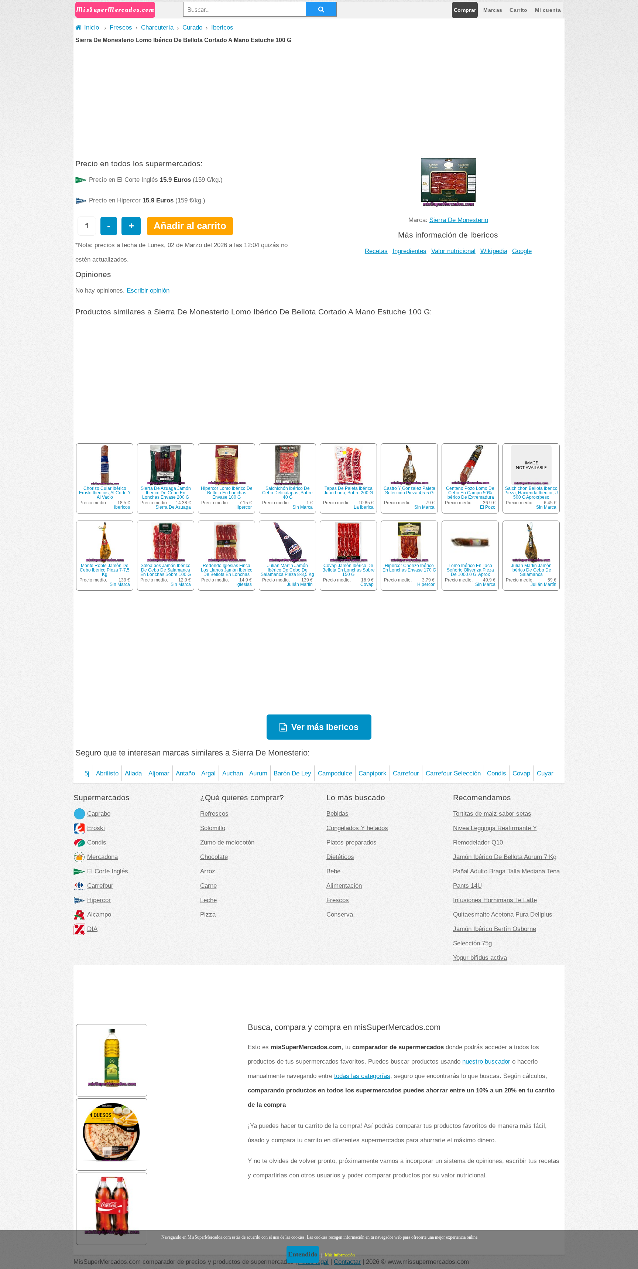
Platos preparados (351, 842)
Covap (367, 584)
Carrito (518, 10)
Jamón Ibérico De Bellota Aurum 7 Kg (504, 856)
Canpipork (373, 773)
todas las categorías (362, 1075)
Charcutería (157, 27)
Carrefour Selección (453, 773)
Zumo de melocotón (227, 842)
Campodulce (335, 773)
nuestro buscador (486, 1061)
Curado (192, 27)
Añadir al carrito (190, 225)
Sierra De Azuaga (173, 507)
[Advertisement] (319, 98)
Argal (208, 773)
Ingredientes (409, 251)
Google (522, 251)
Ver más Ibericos (325, 727)
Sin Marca (302, 507)
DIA (92, 928)
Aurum (258, 773)
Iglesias (244, 584)
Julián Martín (300, 584)
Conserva (339, 914)
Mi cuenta (548, 10)
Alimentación (344, 885)
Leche (208, 900)
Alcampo (99, 914)
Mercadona (102, 856)
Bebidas (337, 813)
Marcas (492, 10)
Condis (496, 773)
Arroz (207, 871)
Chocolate (214, 856)
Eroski (96, 828)
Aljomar (158, 773)
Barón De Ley (292, 773)
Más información (340, 1255)
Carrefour (406, 773)
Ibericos (222, 27)
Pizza (208, 914)
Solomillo (212, 828)
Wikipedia (493, 251)
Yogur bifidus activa (480, 957)
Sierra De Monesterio (458, 220)
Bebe (333, 871)
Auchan (232, 773)
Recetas (376, 251)
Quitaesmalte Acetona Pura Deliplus (502, 914)
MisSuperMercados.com (115, 9)
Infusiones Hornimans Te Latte (495, 900)
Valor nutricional (453, 251)
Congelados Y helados (357, 828)
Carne (208, 885)
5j (87, 773)
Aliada (133, 773)
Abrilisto (107, 773)
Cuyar (545, 773)
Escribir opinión (148, 290)
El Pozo (487, 507)
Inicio (91, 27)
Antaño (185, 773)
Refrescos (214, 813)
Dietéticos (340, 856)
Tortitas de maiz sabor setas (492, 813)
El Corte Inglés (107, 871)
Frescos (121, 27)
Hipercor (243, 507)
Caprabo (98, 813)
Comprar (465, 10)
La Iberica (364, 507)
